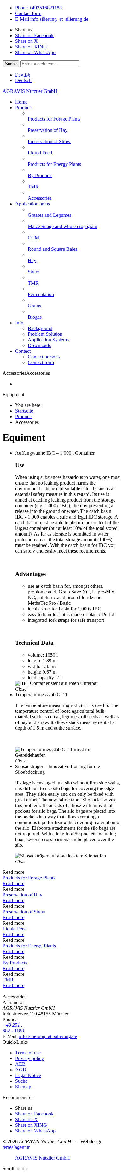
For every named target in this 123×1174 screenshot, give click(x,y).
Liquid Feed (15, 928)
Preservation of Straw (24, 911)
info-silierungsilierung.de (48, 1036)
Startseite (24, 410)
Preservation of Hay (22, 894)
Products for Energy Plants (29, 945)
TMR (8, 979)
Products (23, 416)
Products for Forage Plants (29, 877)
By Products (15, 962)
